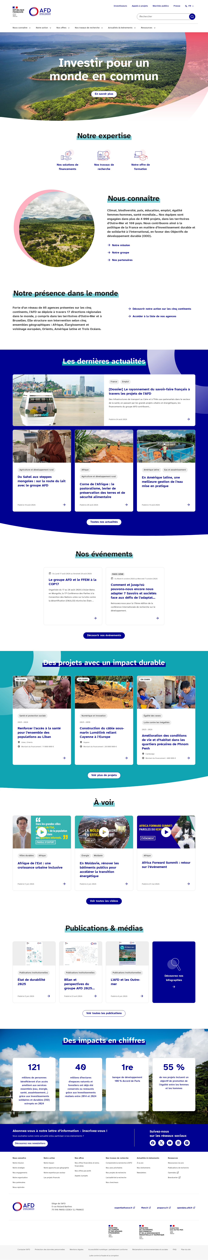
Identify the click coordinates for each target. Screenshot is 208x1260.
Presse (177, 6)
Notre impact (49, 1163)
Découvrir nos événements (104, 635)
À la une (140, 1163)
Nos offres (61, 28)
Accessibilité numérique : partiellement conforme (107, 1250)
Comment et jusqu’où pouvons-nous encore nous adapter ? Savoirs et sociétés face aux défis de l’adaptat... (133, 591)
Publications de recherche (178, 1168)
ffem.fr (144, 1208)
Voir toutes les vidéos (104, 901)
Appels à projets (140, 6)
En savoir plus (104, 94)
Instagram (187, 1143)
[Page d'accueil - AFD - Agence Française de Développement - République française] (30, 1206)
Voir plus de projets (104, 775)
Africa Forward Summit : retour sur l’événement (166, 865)
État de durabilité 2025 (31, 982)
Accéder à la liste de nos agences (154, 316)
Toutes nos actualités (104, 522)
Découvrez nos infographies (174, 978)
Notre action (42, 28)
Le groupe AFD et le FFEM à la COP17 (72, 582)
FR (190, 6)
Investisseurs (120, 6)
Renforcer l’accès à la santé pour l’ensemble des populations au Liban (39, 733)
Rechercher (192, 17)
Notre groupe (120, 252)
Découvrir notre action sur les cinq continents (162, 309)
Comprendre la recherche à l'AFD (119, 1163)
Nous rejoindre (18, 1187)
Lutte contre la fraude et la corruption (104, 1256)
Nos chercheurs (112, 1182)
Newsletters (141, 1173)
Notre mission (121, 245)
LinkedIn (178, 1143)
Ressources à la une (176, 1163)
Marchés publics (161, 6)
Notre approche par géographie (56, 1168)
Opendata (172, 1173)
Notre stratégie (19, 1168)
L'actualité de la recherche (116, 1178)
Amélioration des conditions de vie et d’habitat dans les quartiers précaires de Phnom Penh (165, 742)
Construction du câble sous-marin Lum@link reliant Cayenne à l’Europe (102, 733)
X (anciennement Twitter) (161, 1143)
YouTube (170, 1143)
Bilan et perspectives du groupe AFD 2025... (79, 984)
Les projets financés (52, 1178)
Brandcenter (173, 1178)
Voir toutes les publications (104, 1013)
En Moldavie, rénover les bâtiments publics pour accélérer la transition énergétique (99, 870)
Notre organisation (20, 1178)
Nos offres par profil (83, 1171)
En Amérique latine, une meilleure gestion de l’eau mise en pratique (162, 482)
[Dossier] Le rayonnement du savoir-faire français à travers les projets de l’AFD (149, 392)
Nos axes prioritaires (114, 1168)
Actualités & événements (120, 28)
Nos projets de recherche (116, 1173)
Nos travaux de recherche (87, 28)
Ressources (146, 28)
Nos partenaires (122, 260)
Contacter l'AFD (24, 1250)
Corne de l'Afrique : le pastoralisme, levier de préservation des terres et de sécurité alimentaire (102, 490)
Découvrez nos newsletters (30, 1143)
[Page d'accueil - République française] (46, 12)
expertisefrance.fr (123, 1208)
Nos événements (143, 1168)
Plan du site (185, 1250)
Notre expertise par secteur (54, 1173)
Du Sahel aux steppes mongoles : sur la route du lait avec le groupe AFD (41, 481)
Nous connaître (20, 28)
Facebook (153, 1143)
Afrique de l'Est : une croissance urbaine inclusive (40, 865)
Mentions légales (76, 1250)
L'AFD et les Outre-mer (125, 982)
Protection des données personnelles (50, 1250)
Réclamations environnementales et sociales (150, 1250)
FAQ (174, 1250)
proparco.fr (162, 1208)
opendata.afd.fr (184, 1208)
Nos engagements (20, 1173)
